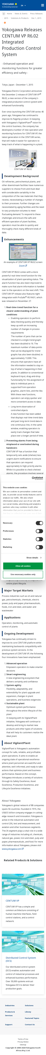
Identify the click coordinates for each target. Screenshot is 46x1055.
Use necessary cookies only (23, 574)
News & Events (21, 13)
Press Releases (36, 13)
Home (9, 13)
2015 (6, 18)
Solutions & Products (20, 18)
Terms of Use (23, 1039)
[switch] (39, 531)
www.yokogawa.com (11, 848)
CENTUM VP (12, 900)
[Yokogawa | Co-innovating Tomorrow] (10, 5)
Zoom (21, 265)
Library (28, 1012)
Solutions (29, 1005)
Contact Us (30, 1024)
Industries (9, 1005)
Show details (32, 558)
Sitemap (23, 1044)
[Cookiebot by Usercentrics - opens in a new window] (32, 478)
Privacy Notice (23, 1042)
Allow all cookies (23, 566)
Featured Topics (32, 1018)
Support (8, 1024)
